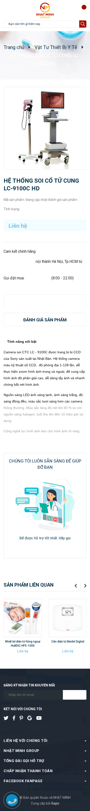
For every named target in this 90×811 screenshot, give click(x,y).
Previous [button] (74, 585)
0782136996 (39, 278)
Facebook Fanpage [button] (23, 781)
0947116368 (45, 545)
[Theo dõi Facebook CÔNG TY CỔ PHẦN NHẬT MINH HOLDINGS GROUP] (16, 718)
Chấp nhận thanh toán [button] (28, 771)
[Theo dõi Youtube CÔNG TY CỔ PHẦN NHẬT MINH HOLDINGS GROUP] (40, 718)
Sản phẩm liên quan (29, 585)
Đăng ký (74, 695)
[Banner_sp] (45, 504)
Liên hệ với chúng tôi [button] (26, 741)
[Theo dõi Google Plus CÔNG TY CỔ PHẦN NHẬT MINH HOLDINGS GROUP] (31, 718)
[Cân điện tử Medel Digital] (67, 618)
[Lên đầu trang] (76, 787)
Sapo (55, 803)
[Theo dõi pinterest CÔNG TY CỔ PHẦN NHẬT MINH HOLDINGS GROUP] (23, 718)
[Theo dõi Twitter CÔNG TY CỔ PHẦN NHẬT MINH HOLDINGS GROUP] (8, 718)
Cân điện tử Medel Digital (67, 641)
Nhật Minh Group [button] (21, 751)
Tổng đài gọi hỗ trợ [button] (24, 761)
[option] (23, 629)
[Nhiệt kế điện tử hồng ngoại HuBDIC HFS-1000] (22, 618)
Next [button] (83, 585)
